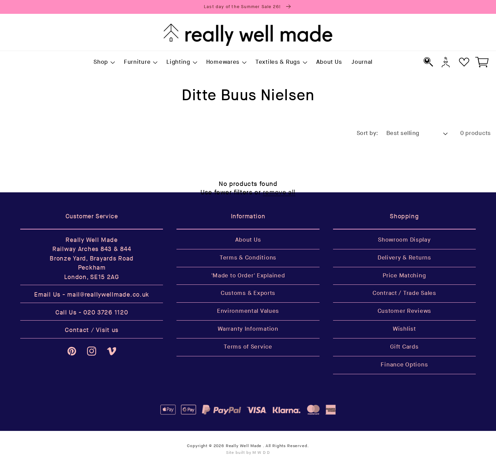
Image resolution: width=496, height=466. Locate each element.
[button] (104, 62)
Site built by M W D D (248, 452)
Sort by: (367, 133)
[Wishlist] (464, 62)
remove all (279, 192)
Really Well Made (243, 446)
